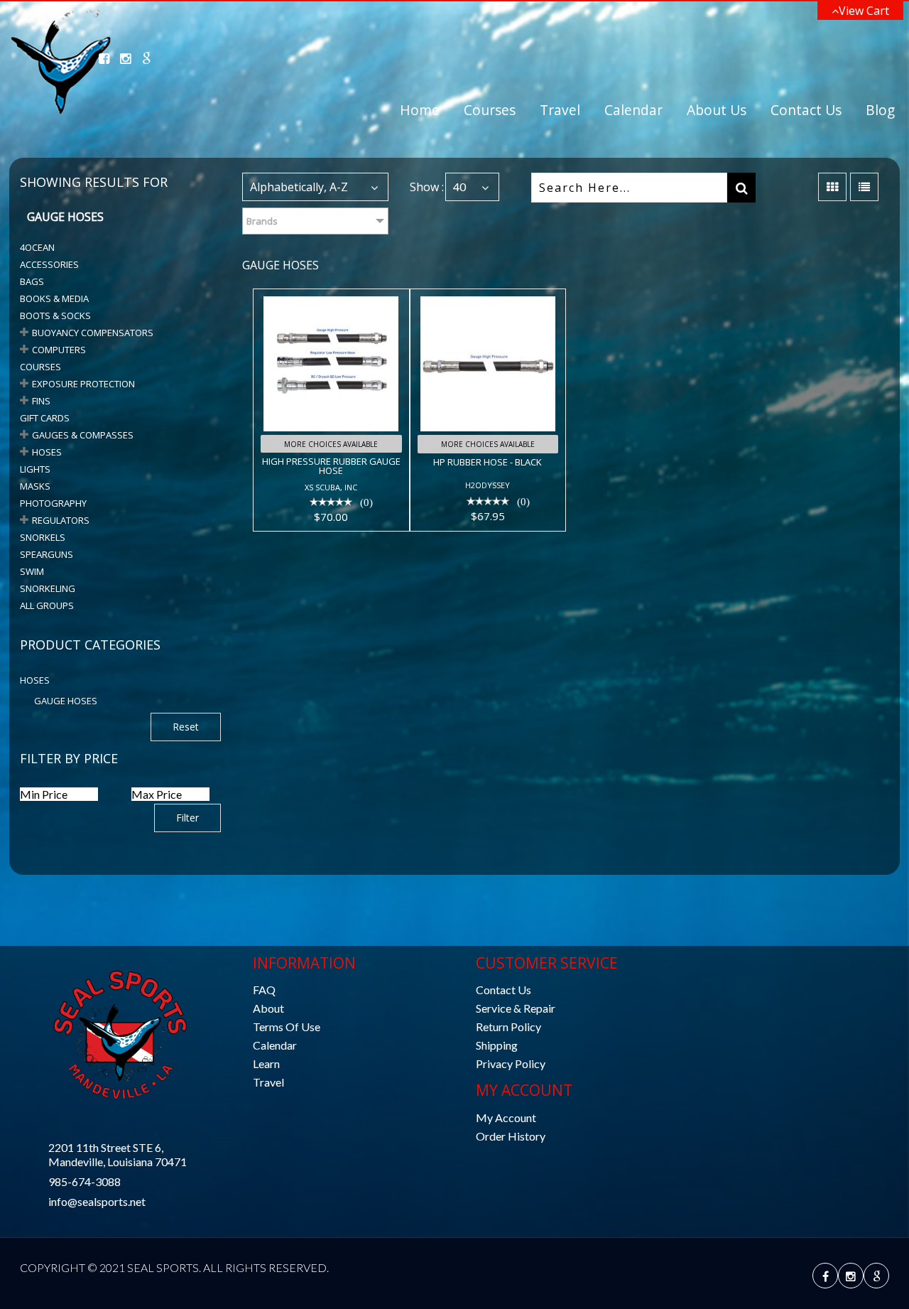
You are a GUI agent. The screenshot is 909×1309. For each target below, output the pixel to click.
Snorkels (42, 537)
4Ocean (37, 247)
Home (420, 109)
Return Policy (508, 1026)
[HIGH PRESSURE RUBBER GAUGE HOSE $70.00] (331, 298)
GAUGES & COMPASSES (83, 435)
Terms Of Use (286, 1026)
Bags (32, 281)
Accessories (49, 264)
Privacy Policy (510, 1063)
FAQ (264, 989)
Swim (32, 571)
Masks (35, 486)
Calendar (633, 109)
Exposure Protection (83, 383)
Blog (880, 109)
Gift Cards (45, 417)
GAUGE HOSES (65, 700)
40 (459, 186)
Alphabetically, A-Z (299, 187)
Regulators (60, 520)
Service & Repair (515, 1008)
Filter (187, 817)
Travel (560, 109)
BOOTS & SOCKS (55, 315)
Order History (510, 1136)
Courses (490, 109)
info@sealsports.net (97, 1201)
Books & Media (54, 298)
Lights (35, 469)
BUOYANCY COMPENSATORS (92, 332)
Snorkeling (47, 588)
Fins (41, 400)
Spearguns (46, 554)
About (268, 1008)
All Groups (47, 605)
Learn (266, 1063)
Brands (262, 221)
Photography (53, 503)
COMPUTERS (59, 349)
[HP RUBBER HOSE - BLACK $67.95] (487, 298)
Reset (186, 726)
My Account (506, 1117)
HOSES (47, 452)
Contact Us (806, 109)
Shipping (497, 1045)
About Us (716, 109)
